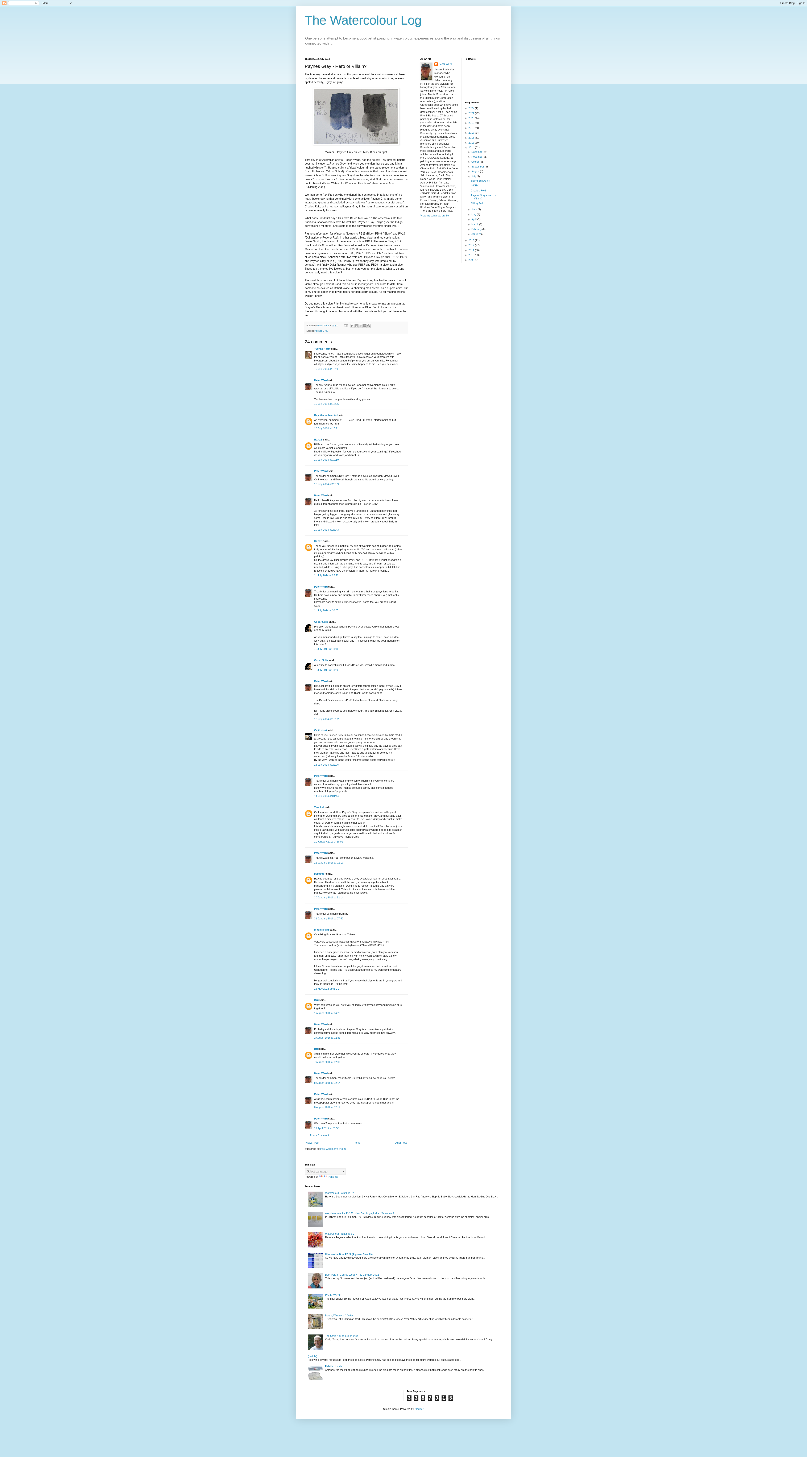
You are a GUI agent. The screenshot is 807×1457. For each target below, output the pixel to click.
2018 (471, 128)
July (474, 176)
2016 (471, 137)
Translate (332, 1176)
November (477, 156)
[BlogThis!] (357, 326)
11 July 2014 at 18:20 (326, 670)
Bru (316, 1000)
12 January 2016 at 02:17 (328, 862)
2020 (471, 118)
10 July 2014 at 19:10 (326, 459)
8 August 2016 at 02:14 (327, 1082)
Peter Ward (321, 380)
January (476, 234)
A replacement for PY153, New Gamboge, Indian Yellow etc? (359, 1213)
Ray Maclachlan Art (326, 415)
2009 (471, 259)
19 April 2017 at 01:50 (326, 1128)
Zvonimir (319, 807)
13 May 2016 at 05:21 (326, 988)
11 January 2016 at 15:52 (328, 841)
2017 (471, 132)
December (477, 151)
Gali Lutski (320, 730)
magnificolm (321, 929)
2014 (471, 147)
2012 (471, 245)
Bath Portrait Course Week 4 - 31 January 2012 (352, 1274)
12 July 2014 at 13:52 (326, 719)
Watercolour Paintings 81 (339, 1233)
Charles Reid (478, 190)
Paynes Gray (321, 331)
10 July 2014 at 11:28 (326, 369)
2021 (471, 113)
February (476, 229)
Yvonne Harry (322, 348)
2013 (471, 240)
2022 (471, 108)
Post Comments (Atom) (333, 1148)
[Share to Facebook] (365, 326)
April (474, 219)
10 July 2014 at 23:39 (326, 484)
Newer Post (312, 1142)
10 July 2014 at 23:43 (326, 529)
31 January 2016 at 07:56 (328, 918)
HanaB (318, 439)
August (475, 171)
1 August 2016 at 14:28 (327, 1013)
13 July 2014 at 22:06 (326, 764)
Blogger (418, 1409)
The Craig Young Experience (341, 1335)
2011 (471, 250)
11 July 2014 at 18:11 (326, 648)
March (475, 224)
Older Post (401, 1142)
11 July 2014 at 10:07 (326, 610)
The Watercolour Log (363, 20)
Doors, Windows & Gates (339, 1315)
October (476, 161)
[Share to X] (361, 326)
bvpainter (320, 873)
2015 (471, 142)
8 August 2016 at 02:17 (327, 1107)
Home (356, 1142)
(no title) (312, 1356)
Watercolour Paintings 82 (339, 1193)
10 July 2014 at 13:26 (326, 403)
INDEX (475, 185)
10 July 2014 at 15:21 (326, 428)
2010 (471, 255)
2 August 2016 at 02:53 (327, 1037)
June (474, 209)
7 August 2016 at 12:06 (327, 1062)
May (474, 214)
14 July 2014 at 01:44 (326, 796)
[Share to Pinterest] (369, 326)
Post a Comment (319, 1135)
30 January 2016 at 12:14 (328, 897)
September (478, 166)
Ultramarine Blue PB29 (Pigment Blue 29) (349, 1254)
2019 (471, 122)
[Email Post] (345, 325)
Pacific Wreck (332, 1295)
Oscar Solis (321, 621)
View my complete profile (434, 215)
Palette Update (333, 1366)
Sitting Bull (477, 203)
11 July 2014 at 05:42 (326, 575)
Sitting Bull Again (480, 180)
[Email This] (353, 326)
